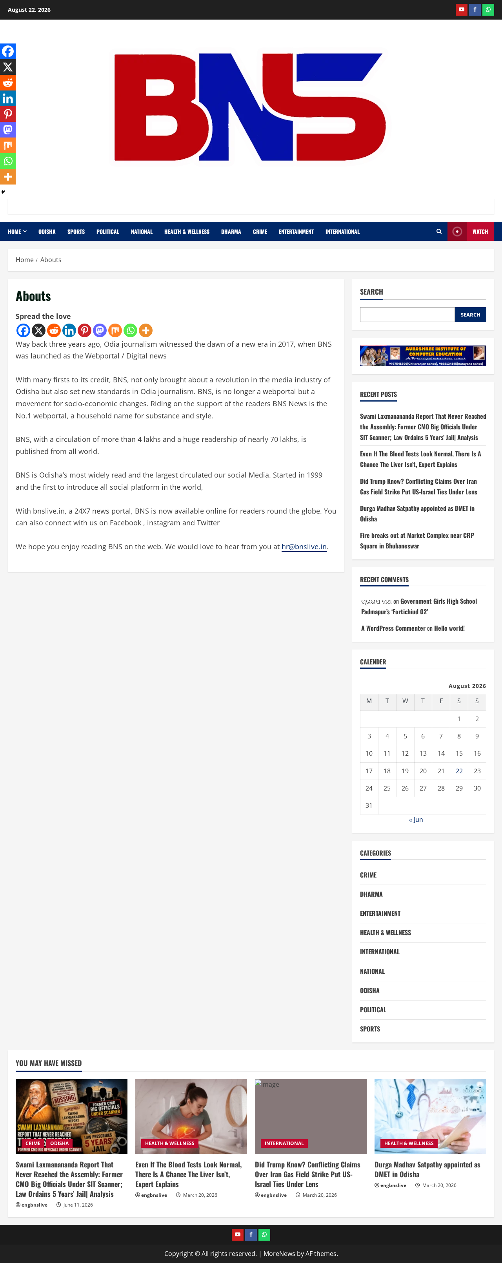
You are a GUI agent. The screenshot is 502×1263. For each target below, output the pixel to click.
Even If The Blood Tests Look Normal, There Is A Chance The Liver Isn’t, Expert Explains (188, 1174)
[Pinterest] (84, 330)
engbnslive (34, 1204)
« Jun (416, 819)
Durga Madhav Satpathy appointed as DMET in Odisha (427, 1169)
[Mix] (115, 330)
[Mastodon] (100, 330)
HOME (14, 231)
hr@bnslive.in (304, 546)
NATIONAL (142, 231)
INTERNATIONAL (343, 231)
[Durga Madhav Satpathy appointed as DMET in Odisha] (430, 1116)
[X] (38, 330)
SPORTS (76, 231)
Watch (480, 231)
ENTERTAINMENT (296, 231)
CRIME (260, 231)
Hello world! (449, 628)
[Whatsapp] (130, 330)
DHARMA (231, 231)
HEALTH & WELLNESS (186, 231)
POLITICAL (107, 231)
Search (371, 292)
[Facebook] (23, 330)
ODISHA (47, 231)
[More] (146, 330)
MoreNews (279, 1253)
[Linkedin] (69, 330)
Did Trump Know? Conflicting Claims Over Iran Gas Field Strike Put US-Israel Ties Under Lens (307, 1174)
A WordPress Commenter (393, 628)
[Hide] (3, 192)
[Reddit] (54, 330)
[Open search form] (439, 231)
